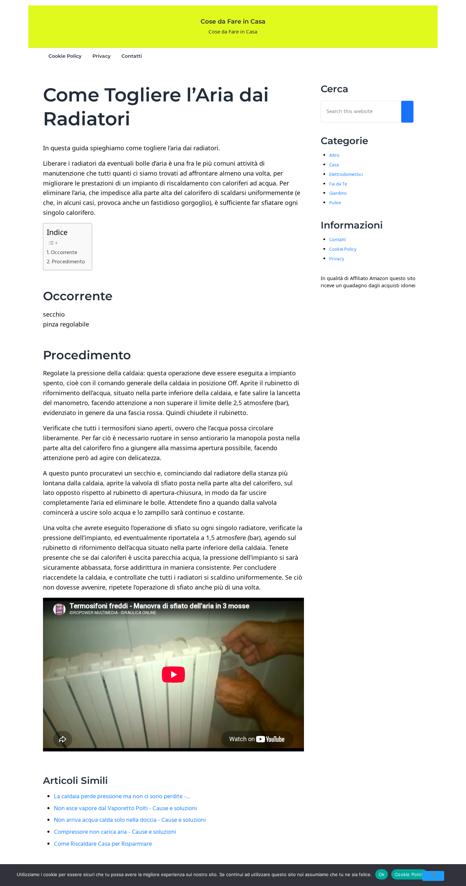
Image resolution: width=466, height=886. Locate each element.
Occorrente (64, 252)
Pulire (335, 203)
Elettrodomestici (346, 175)
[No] (433, 876)
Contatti (337, 240)
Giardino (338, 193)
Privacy (336, 259)
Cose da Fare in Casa (233, 21)
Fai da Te (338, 184)
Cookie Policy (342, 249)
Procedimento (68, 262)
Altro (334, 156)
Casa (334, 165)
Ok (382, 874)
